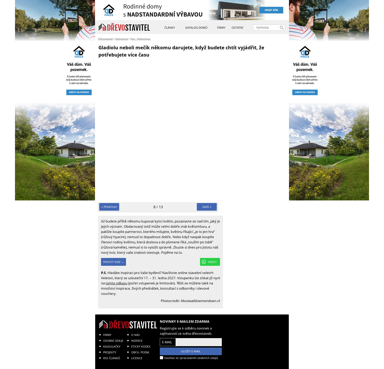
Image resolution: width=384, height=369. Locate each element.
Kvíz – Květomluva (140, 38)
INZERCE (137, 341)
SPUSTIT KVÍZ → (113, 262)
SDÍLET (212, 262)
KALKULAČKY (111, 346)
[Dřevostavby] (124, 27)
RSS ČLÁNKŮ (111, 358)
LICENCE (136, 358)
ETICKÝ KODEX (140, 346)
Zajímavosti (121, 38)
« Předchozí (109, 207)
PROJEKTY (109, 352)
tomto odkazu (116, 283)
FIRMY (107, 335)
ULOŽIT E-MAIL (191, 351)
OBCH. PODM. (140, 352)
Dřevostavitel (105, 38)
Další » (206, 207)
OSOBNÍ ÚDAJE (113, 341)
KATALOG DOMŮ (196, 27)
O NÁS (135, 335)
